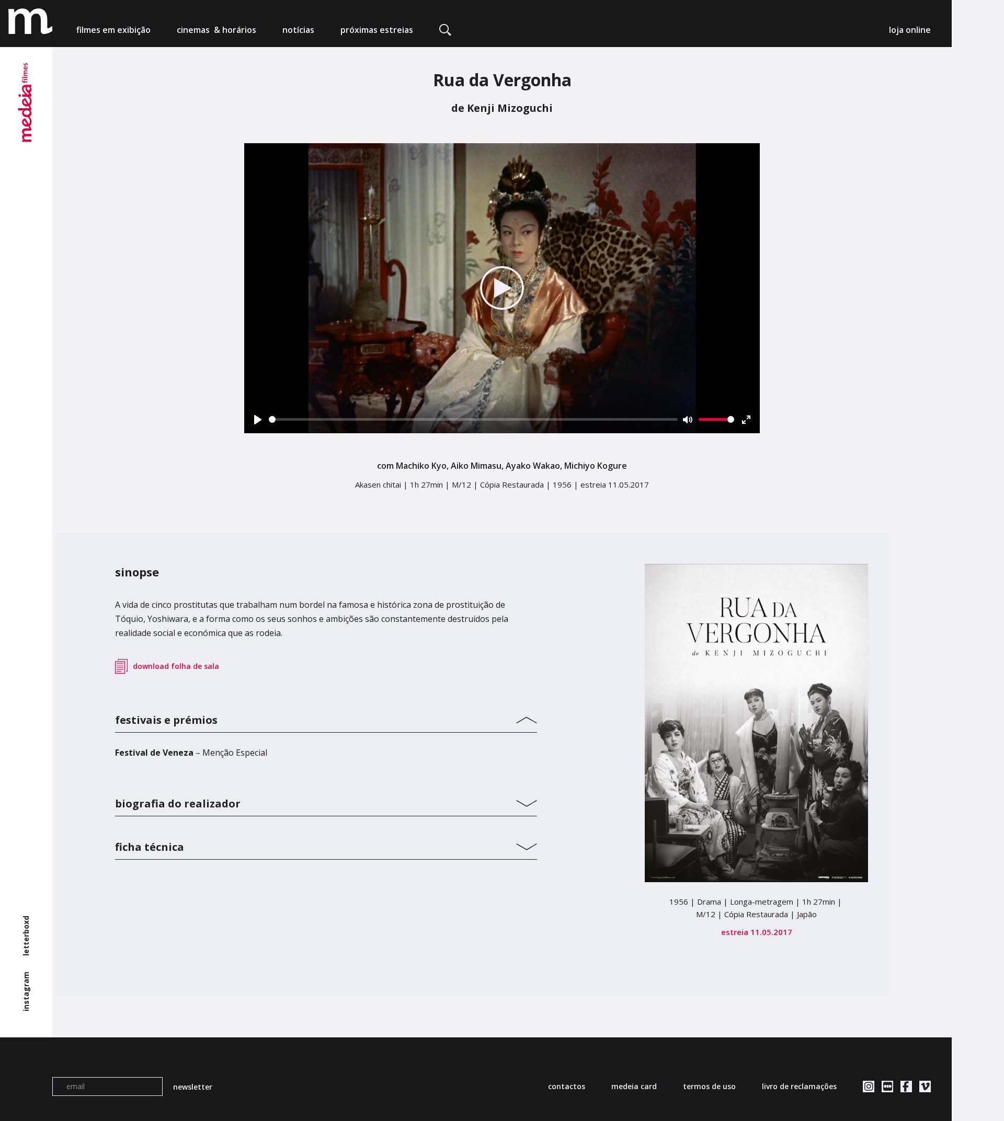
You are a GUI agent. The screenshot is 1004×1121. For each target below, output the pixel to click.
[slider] (473, 419)
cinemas (216, 30)
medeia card (634, 1086)
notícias (298, 30)
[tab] (326, 717)
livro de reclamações (799, 1086)
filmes (113, 30)
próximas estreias (376, 30)
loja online (910, 30)
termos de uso (709, 1086)
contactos (566, 1086)
